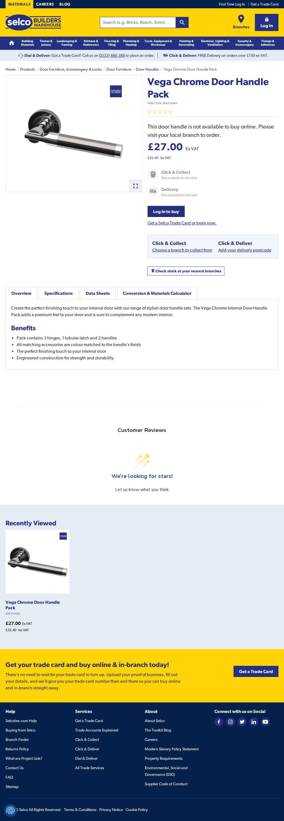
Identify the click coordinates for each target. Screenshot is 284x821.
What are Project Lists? (24, 758)
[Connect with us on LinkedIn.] (253, 721)
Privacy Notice (111, 809)
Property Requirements (163, 758)
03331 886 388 (112, 55)
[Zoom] (135, 186)
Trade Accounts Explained (96, 730)
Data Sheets (98, 293)
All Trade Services (89, 768)
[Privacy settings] (10, 810)
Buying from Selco (21, 730)
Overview (21, 293)
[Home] (12, 43)
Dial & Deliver (86, 758)
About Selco (155, 720)
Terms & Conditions (80, 809)
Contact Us (15, 768)
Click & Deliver (87, 749)
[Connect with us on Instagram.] (230, 721)
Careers (45, 4)
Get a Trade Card (264, 4)
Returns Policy (17, 749)
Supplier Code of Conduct (166, 784)
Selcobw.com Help (21, 720)
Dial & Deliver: (37, 55)
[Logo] (33, 22)
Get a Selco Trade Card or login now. (182, 223)
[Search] (182, 22)
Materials (19, 4)
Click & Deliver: (183, 55)
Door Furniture (118, 69)
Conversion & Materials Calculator (157, 293)
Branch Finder (17, 739)
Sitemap (12, 786)
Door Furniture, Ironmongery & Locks (71, 69)
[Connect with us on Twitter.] (242, 721)
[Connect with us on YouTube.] (265, 721)
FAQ (9, 777)
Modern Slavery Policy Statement (172, 749)
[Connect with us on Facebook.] (218, 721)
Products (27, 69)
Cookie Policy (137, 809)
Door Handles (147, 69)
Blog (64, 4)
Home (11, 69)
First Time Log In (232, 4)
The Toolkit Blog (158, 730)
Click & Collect (87, 739)
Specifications (58, 293)
